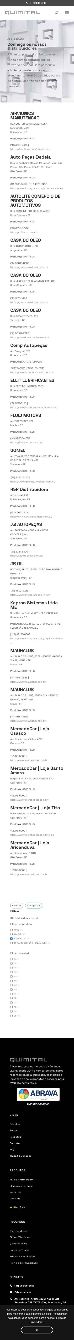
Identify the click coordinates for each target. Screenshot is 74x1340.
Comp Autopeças (28, 345)
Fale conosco (22, 1292)
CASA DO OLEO (25, 240)
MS (15, 985)
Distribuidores (18, 1231)
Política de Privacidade (24, 1262)
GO (15, 972)
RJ (15, 1002)
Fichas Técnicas (19, 1237)
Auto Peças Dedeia (30, 157)
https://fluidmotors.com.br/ (26, 442)
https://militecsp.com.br (24, 232)
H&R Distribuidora (29, 489)
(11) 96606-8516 (24, 1285)
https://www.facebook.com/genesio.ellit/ (33, 407)
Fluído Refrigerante (22, 1179)
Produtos (15, 1136)
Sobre (13, 1130)
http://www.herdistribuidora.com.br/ (31, 516)
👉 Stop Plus (17, 1207)
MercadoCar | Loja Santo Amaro (36, 770)
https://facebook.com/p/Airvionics (30, 149)
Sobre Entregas (19, 1250)
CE (15, 963)
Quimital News (18, 1243)
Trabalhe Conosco (21, 1155)
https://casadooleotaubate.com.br (30, 337)
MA (15, 976)
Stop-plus (20, 938)
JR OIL (17, 563)
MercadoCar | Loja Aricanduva (29, 845)
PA (15, 994)
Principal (15, 1124)
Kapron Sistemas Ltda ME (34, 605)
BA (15, 959)
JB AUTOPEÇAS (26, 524)
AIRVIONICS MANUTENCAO (25, 115)
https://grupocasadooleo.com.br (29, 267)
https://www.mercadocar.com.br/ (29, 799)
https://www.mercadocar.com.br (29, 760)
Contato (15, 1143)
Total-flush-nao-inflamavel (30, 943)
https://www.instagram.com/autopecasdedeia (37, 188)
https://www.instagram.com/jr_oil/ (30, 594)
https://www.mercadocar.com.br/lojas (32, 834)
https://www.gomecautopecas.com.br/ (32, 481)
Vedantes (16, 1192)
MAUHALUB (22, 650)
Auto (16, 930)
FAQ (12, 1149)
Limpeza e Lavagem (21, 1186)
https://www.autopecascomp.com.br (31, 372)
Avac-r (18, 934)
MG (15, 981)
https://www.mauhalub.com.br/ (28, 681)
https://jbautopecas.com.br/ (26, 555)
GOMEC (18, 450)
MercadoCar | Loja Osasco (29, 731)
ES (15, 967)
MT (15, 989)
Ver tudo (15, 1198)
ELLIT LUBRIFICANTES (32, 380)
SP (15, 1016)
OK (37, 1330)
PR (15, 998)
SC (15, 1011)
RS (15, 1007)
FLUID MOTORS (25, 415)
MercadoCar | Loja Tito (35, 808)
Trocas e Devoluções (22, 1256)
